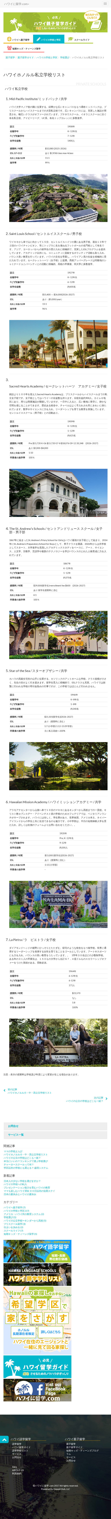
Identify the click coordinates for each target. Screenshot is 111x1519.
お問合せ (16, 1457)
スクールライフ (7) (13, 1230)
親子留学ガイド (26, 57)
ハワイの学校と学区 (51, 39)
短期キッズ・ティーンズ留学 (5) (20, 1233)
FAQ (14, 1466)
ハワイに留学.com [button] (16, 4)
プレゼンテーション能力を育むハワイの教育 (27, 1187)
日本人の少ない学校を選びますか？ (22, 1181)
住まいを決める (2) (13, 1227)
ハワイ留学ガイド (21, 1447)
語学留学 (16, 1443)
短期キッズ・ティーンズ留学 (26, 48)
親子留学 (10, 57)
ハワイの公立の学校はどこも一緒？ (22, 1157)
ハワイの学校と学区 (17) (16, 1210)
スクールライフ (81, 39)
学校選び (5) (10, 1217)
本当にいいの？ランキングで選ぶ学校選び (26, 1161)
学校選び (64, 57)
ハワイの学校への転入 (15, 1184)
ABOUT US (18, 1470)
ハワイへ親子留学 (20, 39)
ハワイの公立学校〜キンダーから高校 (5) (25, 1220)
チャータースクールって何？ (19, 1164)
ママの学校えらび (13, 1151)
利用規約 (16, 1473)
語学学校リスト (20, 1450)
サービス (16, 1453)
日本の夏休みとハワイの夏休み (20, 1194)
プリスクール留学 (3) (14, 1223)
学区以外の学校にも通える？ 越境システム (26, 1167)
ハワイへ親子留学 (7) (14, 1207)
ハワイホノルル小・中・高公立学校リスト (26, 1154)
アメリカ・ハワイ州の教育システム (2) (24, 1214)
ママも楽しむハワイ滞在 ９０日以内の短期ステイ (29, 1190)
